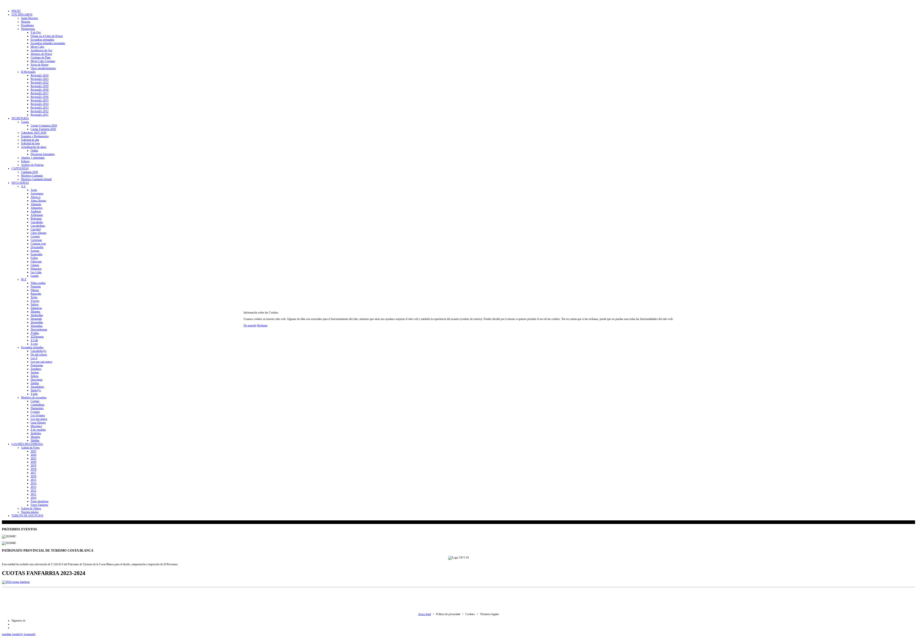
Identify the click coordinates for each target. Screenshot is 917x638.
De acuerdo (250, 325)
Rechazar (262, 325)
